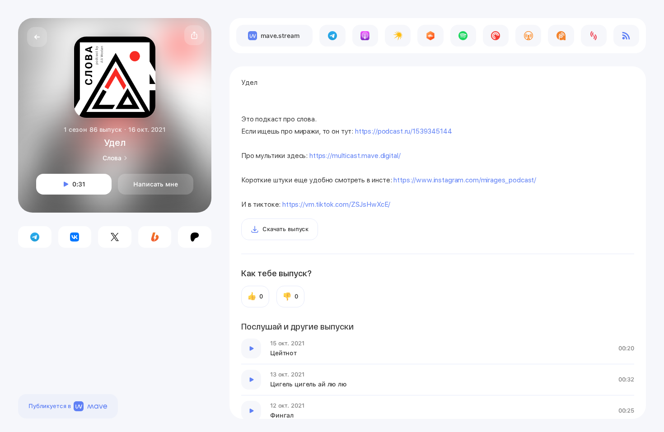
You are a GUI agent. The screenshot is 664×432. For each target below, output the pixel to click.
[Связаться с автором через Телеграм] (34, 237)
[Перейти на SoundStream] (594, 35)
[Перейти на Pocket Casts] (496, 35)
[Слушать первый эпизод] (251, 348)
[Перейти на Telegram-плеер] (332, 35)
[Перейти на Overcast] (528, 35)
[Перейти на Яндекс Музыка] (398, 35)
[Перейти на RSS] (626, 35)
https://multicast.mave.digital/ (354, 156)
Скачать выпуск (285, 229)
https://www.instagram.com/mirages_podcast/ (464, 180)
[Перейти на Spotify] (463, 35)
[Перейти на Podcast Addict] (561, 35)
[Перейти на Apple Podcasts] (365, 35)
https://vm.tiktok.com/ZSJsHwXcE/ (336, 204)
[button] (194, 35)
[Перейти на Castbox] (430, 35)
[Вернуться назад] (37, 37)
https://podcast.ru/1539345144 (403, 131)
